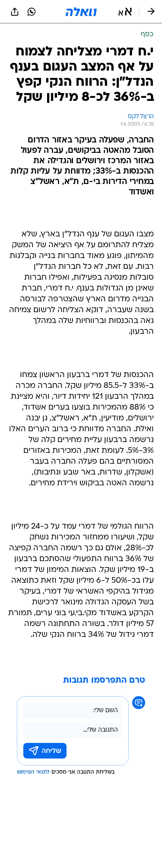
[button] (125, 12)
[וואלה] (81, 11)
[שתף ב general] (14, 11)
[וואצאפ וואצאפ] (31, 11)
